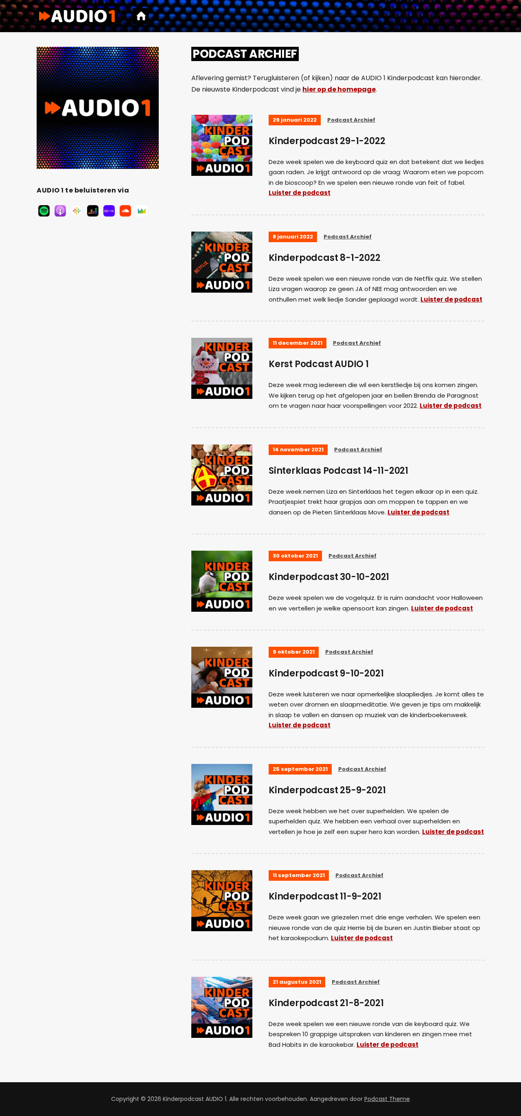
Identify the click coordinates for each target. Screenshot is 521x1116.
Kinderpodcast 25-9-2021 (327, 790)
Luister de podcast (300, 192)
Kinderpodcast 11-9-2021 (325, 896)
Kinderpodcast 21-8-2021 (326, 1003)
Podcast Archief (351, 120)
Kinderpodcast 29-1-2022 (327, 141)
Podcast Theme (387, 1099)
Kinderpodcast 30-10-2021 (329, 577)
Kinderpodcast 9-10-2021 (326, 673)
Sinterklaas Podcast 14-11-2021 (338, 470)
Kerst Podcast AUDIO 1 (319, 364)
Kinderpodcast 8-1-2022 (325, 258)
